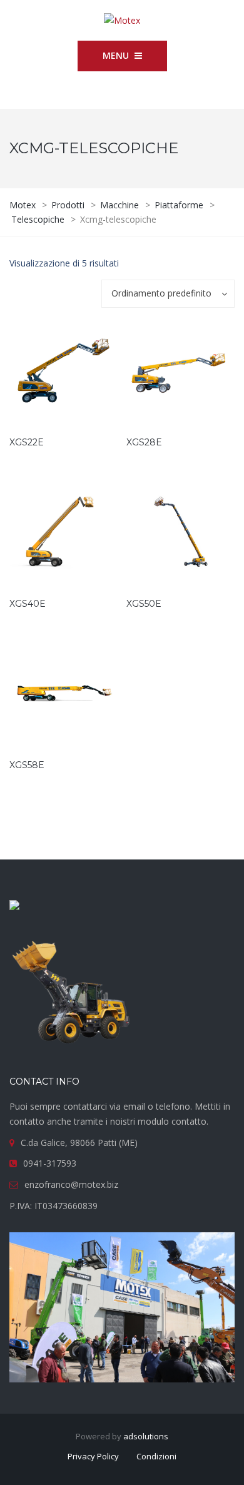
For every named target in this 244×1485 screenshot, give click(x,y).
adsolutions (145, 1436)
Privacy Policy (93, 1456)
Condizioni (156, 1456)
